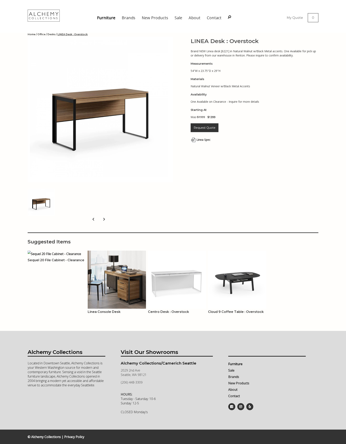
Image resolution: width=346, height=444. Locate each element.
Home (31, 34)
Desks (51, 34)
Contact (214, 17)
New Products (155, 17)
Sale (178, 17)
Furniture (106, 17)
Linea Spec (203, 140)
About (194, 17)
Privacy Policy (74, 437)
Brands (128, 17)
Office (41, 34)
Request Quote (204, 128)
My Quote (295, 18)
